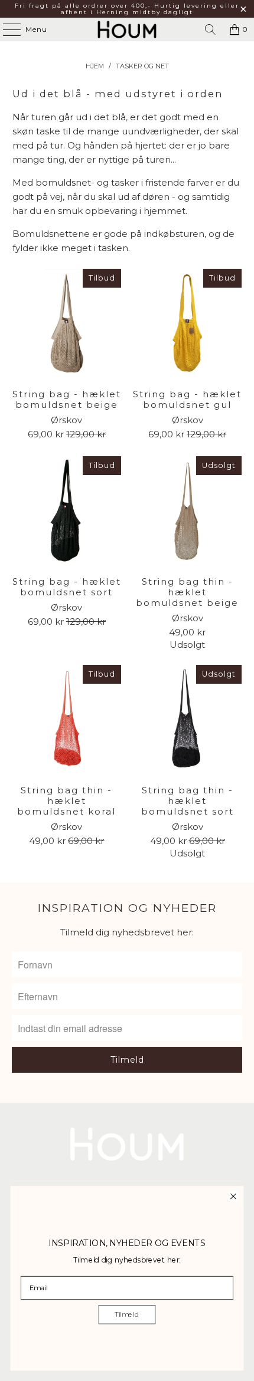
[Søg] (210, 29)
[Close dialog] (233, 1196)
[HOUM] (127, 29)
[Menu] (6, 29)
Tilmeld (127, 1314)
